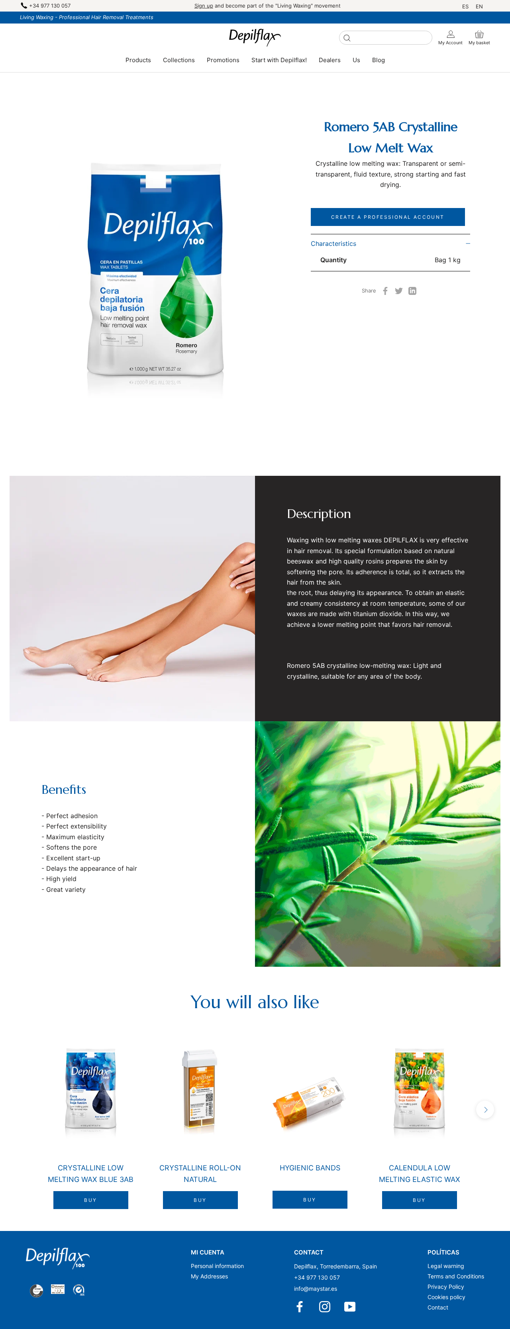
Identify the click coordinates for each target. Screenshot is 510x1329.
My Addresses (209, 1276)
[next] (485, 1110)
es (465, 6)
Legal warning (446, 1265)
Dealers (330, 60)
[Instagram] (325, 1306)
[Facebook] (385, 291)
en (479, 6)
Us (356, 60)
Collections (179, 60)
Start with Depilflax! (279, 60)
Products (138, 60)
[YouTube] (350, 1306)
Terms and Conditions (456, 1276)
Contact (438, 1307)
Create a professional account (388, 217)
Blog (378, 60)
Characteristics (333, 243)
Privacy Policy (446, 1286)
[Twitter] (399, 291)
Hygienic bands (310, 1168)
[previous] (25, 1110)
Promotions (223, 60)
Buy (90, 1200)
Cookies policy (446, 1297)
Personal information (217, 1265)
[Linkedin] (412, 291)
